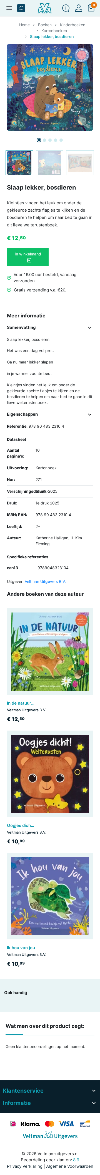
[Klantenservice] (66, 8)
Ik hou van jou (21, 947)
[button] (21, 8)
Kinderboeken (72, 24)
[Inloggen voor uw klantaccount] (79, 8)
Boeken (45, 24)
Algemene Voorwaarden (69, 1166)
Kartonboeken (54, 30)
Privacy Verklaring (24, 1166)
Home (24, 24)
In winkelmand (28, 254)
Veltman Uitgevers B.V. (45, 581)
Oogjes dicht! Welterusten (33, 825)
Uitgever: (15, 581)
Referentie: (17, 426)
